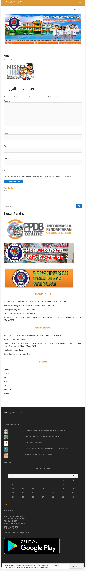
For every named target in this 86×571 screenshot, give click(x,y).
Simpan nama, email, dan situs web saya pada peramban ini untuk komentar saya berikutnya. (37, 177)
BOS (5, 381)
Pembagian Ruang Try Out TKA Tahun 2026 (20, 310)
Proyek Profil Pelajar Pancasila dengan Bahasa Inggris (43, 436)
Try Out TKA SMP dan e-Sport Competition (19, 314)
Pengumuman (9, 389)
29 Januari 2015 (10, 60)
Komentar (8, 101)
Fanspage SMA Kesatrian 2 (15, 412)
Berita (6, 377)
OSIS (6, 385)
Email (6, 146)
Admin (6, 350)
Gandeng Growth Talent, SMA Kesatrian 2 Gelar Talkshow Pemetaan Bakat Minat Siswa (36, 301)
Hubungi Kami (19, 339)
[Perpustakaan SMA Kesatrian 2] (39, 243)
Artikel (6, 373)
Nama (6, 133)
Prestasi (7, 393)
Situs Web (7, 159)
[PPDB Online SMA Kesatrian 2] (39, 220)
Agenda (6, 369)
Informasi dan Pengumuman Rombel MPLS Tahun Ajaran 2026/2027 (29, 306)
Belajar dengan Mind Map (33, 442)
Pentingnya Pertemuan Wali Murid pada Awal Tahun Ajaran (45, 430)
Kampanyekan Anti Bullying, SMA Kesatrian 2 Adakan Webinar (46, 448)
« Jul (5, 504)
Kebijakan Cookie (44, 567)
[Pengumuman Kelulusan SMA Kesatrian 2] (39, 267)
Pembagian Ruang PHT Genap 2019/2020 (39, 454)
